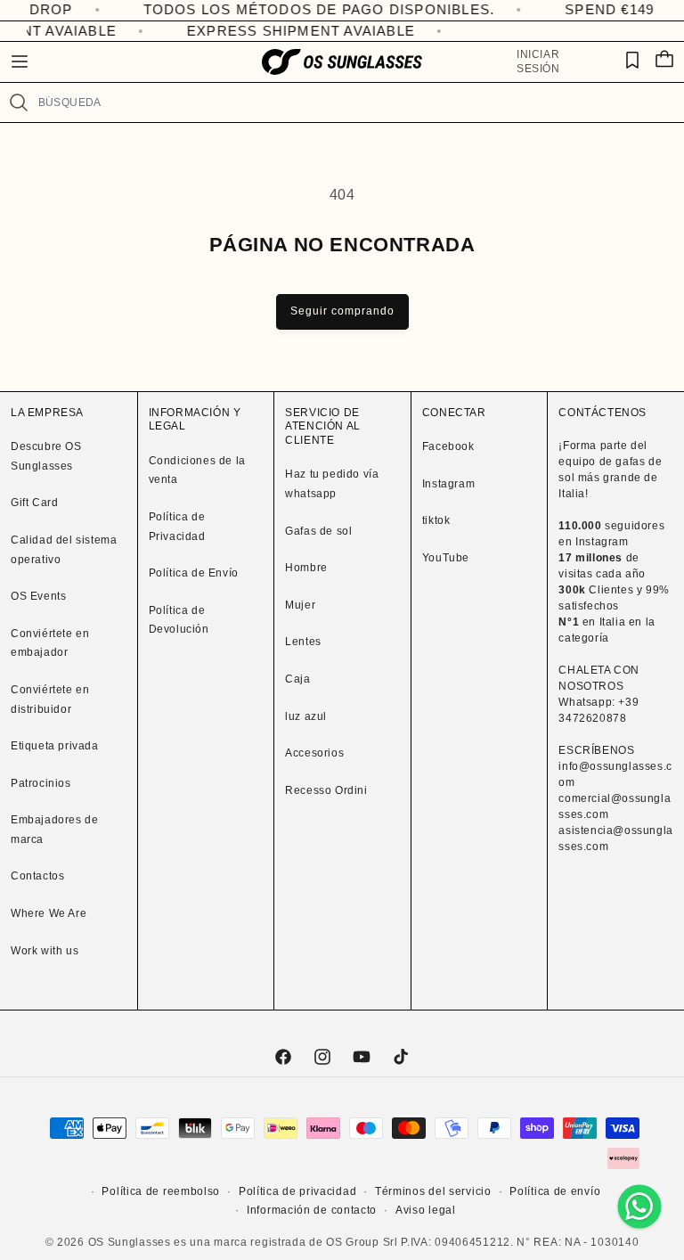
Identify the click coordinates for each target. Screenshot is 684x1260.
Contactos (37, 876)
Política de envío (554, 1191)
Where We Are (48, 913)
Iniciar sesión (538, 61)
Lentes (303, 641)
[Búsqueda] (18, 102)
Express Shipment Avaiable (296, 30)
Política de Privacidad (177, 527)
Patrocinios (41, 783)
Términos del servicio (433, 1191)
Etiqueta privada (55, 746)
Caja (297, 679)
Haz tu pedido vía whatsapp (332, 484)
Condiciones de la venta (197, 470)
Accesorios (314, 753)
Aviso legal (425, 1210)
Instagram (448, 484)
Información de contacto (312, 1210)
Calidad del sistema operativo (64, 550)
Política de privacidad (297, 1191)
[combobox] (353, 102)
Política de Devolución (179, 620)
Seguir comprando (342, 311)
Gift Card (34, 502)
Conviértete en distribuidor (50, 699)
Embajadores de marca (54, 830)
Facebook (448, 446)
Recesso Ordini (326, 790)
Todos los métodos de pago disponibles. (294, 9)
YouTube (445, 558)
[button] (19, 61)
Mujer (300, 605)
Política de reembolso (161, 1191)
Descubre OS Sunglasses (46, 456)
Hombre (306, 567)
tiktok (436, 520)
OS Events (38, 596)
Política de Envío (194, 573)
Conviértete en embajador (50, 643)
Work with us (44, 951)
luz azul (306, 716)
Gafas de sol (318, 531)
